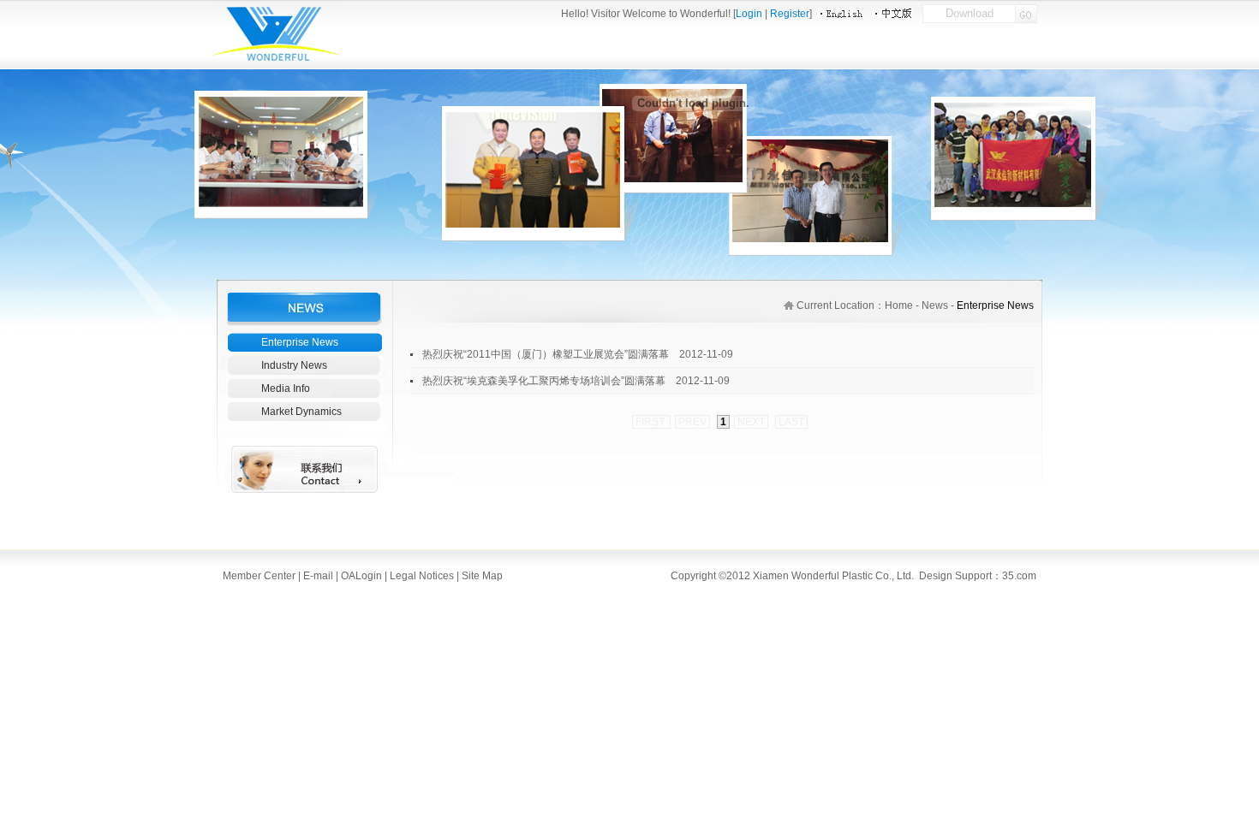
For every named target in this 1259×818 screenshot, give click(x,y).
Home (899, 305)
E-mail (318, 576)
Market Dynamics (301, 412)
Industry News (294, 365)
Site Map (481, 576)
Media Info (285, 388)
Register (789, 14)
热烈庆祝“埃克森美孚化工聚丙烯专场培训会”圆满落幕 (543, 381)
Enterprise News (299, 342)
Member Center (259, 576)
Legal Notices (422, 576)
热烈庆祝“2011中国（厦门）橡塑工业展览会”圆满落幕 (545, 354)
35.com (1019, 576)
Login (749, 14)
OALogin (360, 576)
